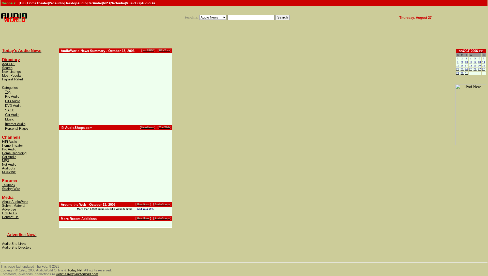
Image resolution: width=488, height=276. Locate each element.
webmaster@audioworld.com (77, 274)
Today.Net (75, 270)
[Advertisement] (237, 13)
